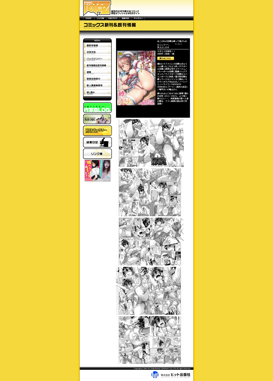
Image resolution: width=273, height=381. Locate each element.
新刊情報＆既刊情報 (97, 65)
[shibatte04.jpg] (150, 315)
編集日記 (125, 18)
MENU (97, 40)
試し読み (97, 92)
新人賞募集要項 (97, 86)
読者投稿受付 (97, 79)
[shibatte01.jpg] (150, 167)
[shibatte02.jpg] (150, 216)
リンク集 (100, 18)
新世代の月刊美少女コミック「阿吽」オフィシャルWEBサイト (136, 8)
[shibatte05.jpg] (150, 364)
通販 (97, 72)
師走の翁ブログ (97, 119)
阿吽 (97, 99)
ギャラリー (137, 18)
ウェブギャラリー (97, 131)
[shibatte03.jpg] (150, 265)
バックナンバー (97, 59)
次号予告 (97, 52)
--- (81, 18)
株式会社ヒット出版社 (136, 372)
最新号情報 (97, 46)
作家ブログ (112, 18)
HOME (88, 18)
